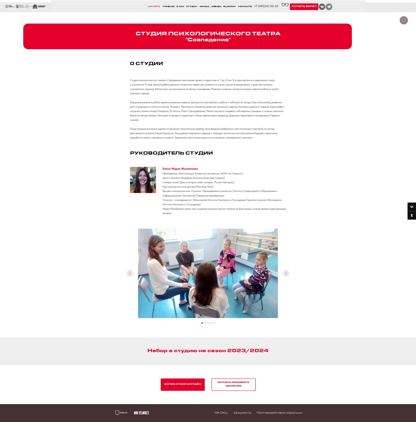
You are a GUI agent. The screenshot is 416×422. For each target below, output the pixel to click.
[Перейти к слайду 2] (205, 323)
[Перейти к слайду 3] (208, 323)
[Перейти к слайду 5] (213, 323)
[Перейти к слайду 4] (211, 323)
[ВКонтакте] (412, 206)
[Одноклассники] (412, 215)
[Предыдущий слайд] (130, 273)
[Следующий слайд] (286, 273)
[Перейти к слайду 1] (202, 323)
